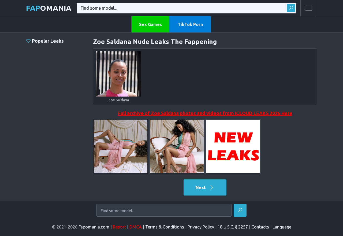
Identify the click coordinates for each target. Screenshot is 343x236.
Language (282, 226)
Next (201, 187)
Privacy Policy (201, 226)
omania (48, 8)
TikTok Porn (190, 24)
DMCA (135, 226)
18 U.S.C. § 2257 (233, 226)
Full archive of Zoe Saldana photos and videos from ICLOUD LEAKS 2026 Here (205, 113)
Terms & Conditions (164, 226)
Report (119, 226)
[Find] (291, 8)
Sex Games (150, 24)
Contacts (260, 226)
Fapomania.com (94, 226)
